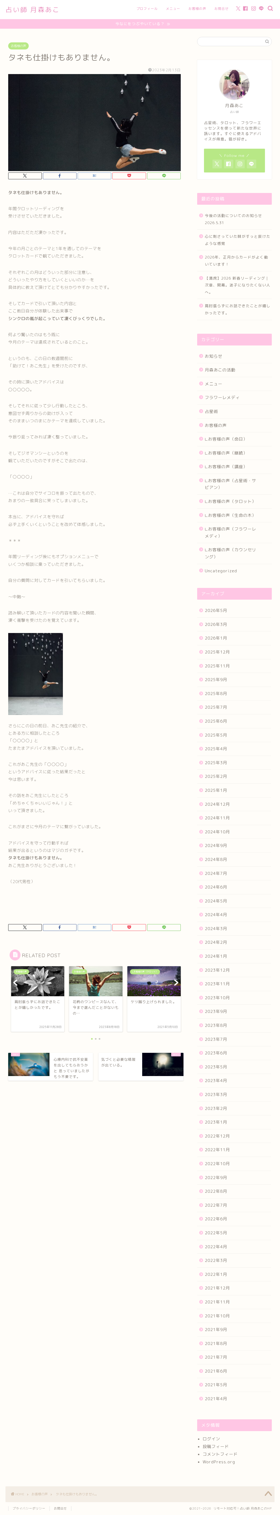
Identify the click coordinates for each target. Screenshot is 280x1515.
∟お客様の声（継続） (226, 453)
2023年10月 (217, 998)
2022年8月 (216, 1191)
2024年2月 (216, 942)
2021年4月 (216, 1399)
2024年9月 (216, 845)
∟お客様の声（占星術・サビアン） (230, 484)
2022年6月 (216, 1219)
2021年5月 (216, 1385)
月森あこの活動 (220, 370)
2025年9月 (216, 679)
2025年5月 (216, 735)
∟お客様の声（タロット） (230, 501)
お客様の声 (197, 9)
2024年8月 (216, 859)
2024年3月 (216, 928)
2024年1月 (216, 956)
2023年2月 (216, 1108)
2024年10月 (217, 832)
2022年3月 (216, 1260)
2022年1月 (216, 1274)
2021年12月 (217, 1288)
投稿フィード (216, 1446)
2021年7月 (216, 1357)
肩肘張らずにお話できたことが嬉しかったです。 (237, 309)
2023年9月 (216, 1011)
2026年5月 (216, 610)
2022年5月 (216, 1233)
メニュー (173, 9)
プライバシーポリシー (29, 1508)
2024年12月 (217, 804)
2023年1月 (216, 1122)
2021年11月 (217, 1302)
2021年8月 (216, 1343)
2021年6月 (216, 1371)
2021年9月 (216, 1329)
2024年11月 (217, 818)
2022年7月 (216, 1205)
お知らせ (213, 356)
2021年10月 (217, 1316)
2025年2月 (216, 776)
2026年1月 (216, 638)
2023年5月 (216, 1067)
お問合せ (221, 9)
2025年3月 (216, 763)
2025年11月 (217, 666)
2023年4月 (216, 1080)
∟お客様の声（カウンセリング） (230, 553)
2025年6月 (216, 721)
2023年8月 (216, 1025)
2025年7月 (216, 707)
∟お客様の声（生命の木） (230, 515)
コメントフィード (220, 1454)
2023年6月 (216, 1053)
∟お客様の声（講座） (226, 467)
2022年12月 (217, 1136)
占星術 (211, 411)
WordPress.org (219, 1462)
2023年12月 (217, 970)
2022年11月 (217, 1150)
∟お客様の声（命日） (226, 439)
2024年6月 (216, 887)
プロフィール (147, 9)
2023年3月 (216, 1094)
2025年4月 (216, 749)
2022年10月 (217, 1164)
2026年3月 (216, 624)
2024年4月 (216, 915)
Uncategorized (221, 571)
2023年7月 (216, 1039)
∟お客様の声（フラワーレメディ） (230, 532)
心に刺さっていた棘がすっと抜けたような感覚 (237, 240)
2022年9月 (216, 1177)
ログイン (211, 1439)
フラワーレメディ (222, 397)
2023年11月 (217, 984)
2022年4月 (216, 1247)
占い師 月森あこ (32, 9)
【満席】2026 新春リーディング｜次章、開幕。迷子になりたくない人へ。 (237, 285)
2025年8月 (216, 693)
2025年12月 (217, 652)
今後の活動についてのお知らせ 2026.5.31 (235, 219)
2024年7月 (216, 873)
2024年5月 (216, 901)
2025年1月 (216, 790)
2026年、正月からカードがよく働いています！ (236, 260)
